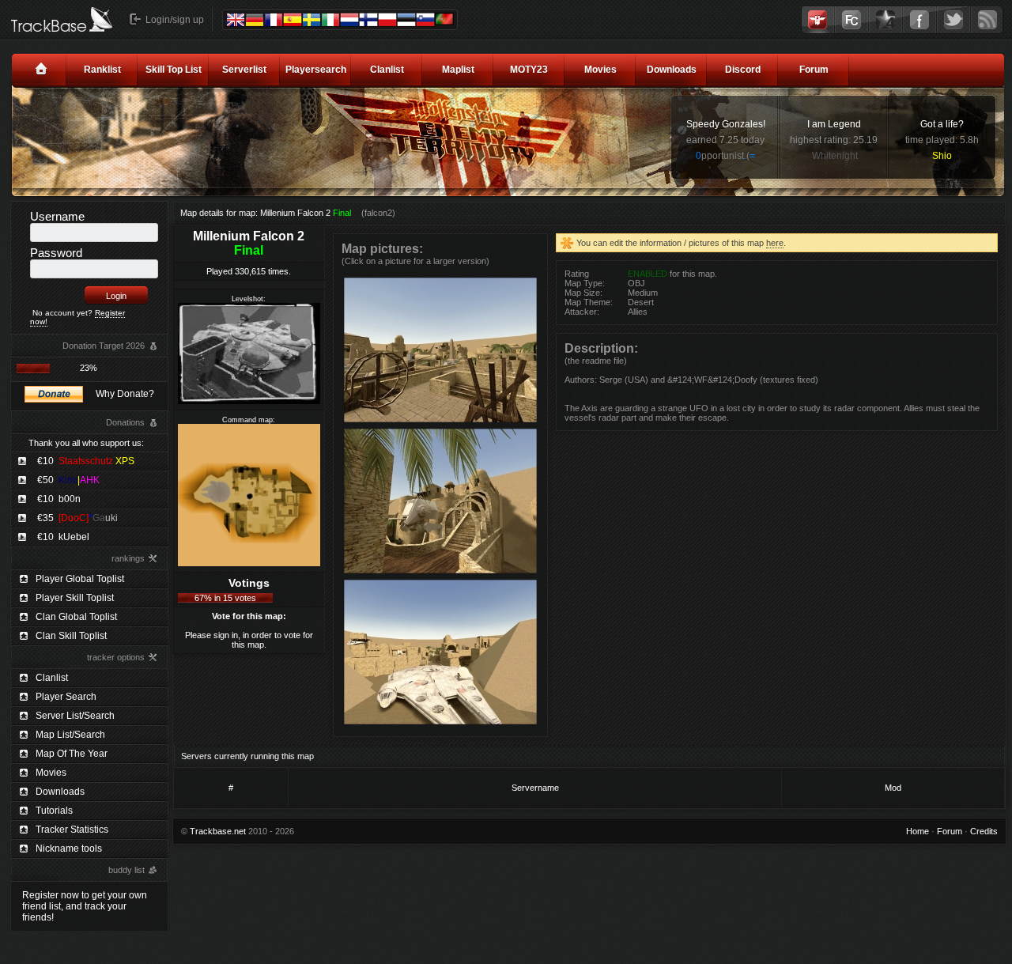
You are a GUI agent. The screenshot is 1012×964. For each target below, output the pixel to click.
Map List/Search (70, 734)
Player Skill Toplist (75, 597)
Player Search (66, 696)
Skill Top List (173, 69)
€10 (85, 461)
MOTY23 (529, 69)
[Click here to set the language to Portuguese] (444, 19)
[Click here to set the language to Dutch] (349, 19)
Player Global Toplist (80, 578)
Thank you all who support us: (86, 443)
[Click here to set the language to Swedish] (311, 19)
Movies (600, 69)
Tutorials (54, 810)
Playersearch (315, 69)
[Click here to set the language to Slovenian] (425, 19)
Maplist (458, 69)
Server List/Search (75, 715)
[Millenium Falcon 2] (440, 421)
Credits (984, 831)
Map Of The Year (72, 753)
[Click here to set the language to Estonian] (406, 19)
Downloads (672, 69)
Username (57, 216)
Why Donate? (125, 393)
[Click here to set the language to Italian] (330, 19)
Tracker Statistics (72, 829)
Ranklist (102, 69)
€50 (68, 480)
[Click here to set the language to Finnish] (368, 19)
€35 (77, 518)
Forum (814, 69)
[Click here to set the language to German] (254, 19)
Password (56, 252)
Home (917, 831)
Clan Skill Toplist (71, 635)
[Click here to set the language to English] (235, 19)
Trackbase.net (218, 831)
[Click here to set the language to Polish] (387, 19)
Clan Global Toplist (76, 616)
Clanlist (387, 69)
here (775, 243)
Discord (743, 69)
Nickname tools (69, 848)
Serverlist (244, 69)
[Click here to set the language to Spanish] (292, 19)
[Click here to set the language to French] (273, 19)
